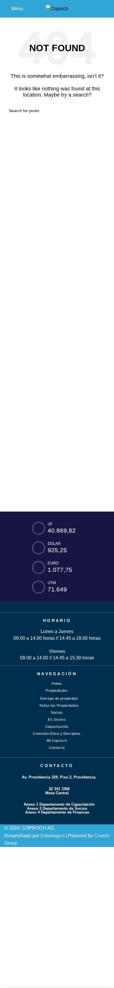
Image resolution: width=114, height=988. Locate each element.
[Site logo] (57, 8)
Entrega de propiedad (59, 698)
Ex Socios (56, 719)
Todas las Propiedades (59, 705)
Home (56, 683)
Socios (57, 712)
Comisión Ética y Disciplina (56, 733)
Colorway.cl (52, 835)
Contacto (57, 747)
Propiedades (57, 690)
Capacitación (56, 726)
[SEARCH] (103, 110)
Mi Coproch (57, 740)
